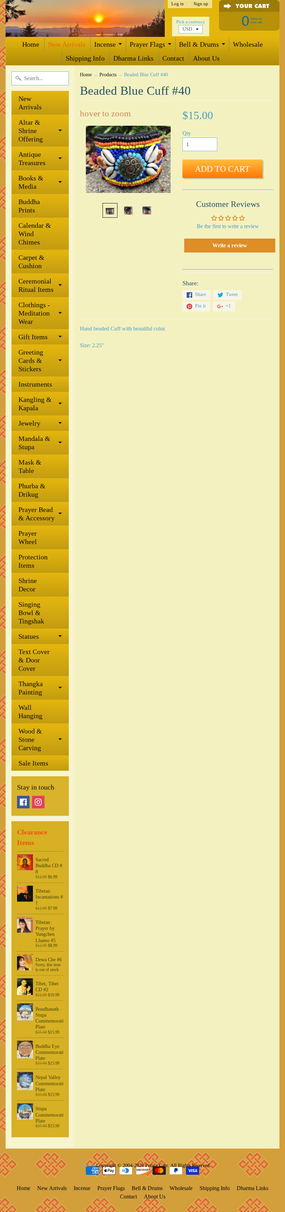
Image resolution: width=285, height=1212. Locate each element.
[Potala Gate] (85, 18)
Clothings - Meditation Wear (34, 313)
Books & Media (30, 182)
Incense (105, 44)
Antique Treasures (32, 158)
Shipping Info (85, 58)
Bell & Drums (199, 44)
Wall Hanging (30, 712)
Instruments (35, 384)
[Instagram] (38, 802)
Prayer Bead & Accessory (36, 514)
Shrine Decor (27, 585)
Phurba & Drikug (32, 490)
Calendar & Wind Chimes (34, 234)
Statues (28, 636)
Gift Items (33, 337)
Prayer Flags (147, 44)
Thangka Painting (30, 688)
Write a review (229, 245)
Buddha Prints (29, 206)
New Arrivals (67, 44)
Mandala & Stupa (34, 443)
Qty (186, 133)
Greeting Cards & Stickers (30, 360)
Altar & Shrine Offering (30, 130)
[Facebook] (23, 802)
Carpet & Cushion (31, 262)
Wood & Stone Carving (30, 739)
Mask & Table (29, 466)
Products (107, 74)
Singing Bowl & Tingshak (31, 612)
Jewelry (29, 423)
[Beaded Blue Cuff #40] (110, 210)
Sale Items (33, 763)
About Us (206, 58)
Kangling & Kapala (35, 404)
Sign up (201, 4)
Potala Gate (156, 1165)
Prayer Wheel (27, 537)
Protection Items (33, 561)
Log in (177, 4)
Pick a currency (190, 22)
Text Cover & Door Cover (34, 660)
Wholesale (248, 44)
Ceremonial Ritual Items (36, 285)
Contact (173, 58)
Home (30, 44)
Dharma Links (133, 58)
